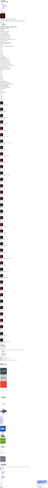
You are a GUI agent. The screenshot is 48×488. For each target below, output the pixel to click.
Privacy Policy (3, 472)
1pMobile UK (1, 423)
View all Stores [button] (2, 415)
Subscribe (1, 487)
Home (2, 3)
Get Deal (1, 107)
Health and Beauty (3, 476)
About (2, 8)
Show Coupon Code (2, 120)
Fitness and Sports (5, 6)
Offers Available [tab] (3, 24)
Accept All (41, 486)
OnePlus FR (1, 419)
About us (2, 473)
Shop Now (1, 22)
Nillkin (1, 420)
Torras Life (1, 422)
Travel (3, 7)
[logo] (3, 2)
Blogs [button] (2, 4)
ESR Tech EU (1, 417)
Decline (38, 486)
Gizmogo (1, 418)
